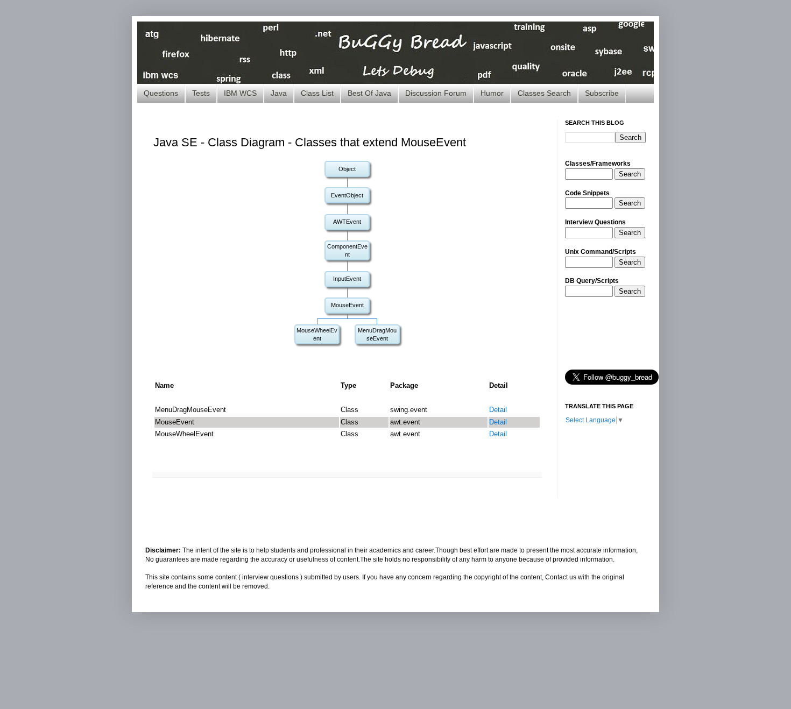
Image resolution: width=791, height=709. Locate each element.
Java (279, 93)
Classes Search (544, 93)
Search (630, 174)
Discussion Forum (436, 93)
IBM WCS (240, 93)
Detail (498, 410)
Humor (492, 93)
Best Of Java (369, 93)
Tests (201, 93)
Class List (317, 93)
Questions (161, 93)
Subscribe (602, 93)
